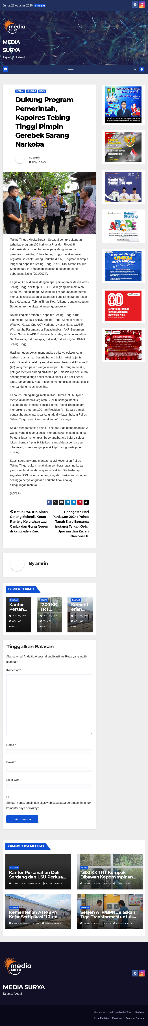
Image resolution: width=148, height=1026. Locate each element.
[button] (135, 69)
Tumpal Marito (125, 883)
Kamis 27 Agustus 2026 (98, 883)
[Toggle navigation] (71, 69)
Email (11, 762)
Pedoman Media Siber (120, 1012)
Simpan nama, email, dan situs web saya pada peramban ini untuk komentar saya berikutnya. (48, 805)
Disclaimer (99, 1012)
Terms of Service (135, 1018)
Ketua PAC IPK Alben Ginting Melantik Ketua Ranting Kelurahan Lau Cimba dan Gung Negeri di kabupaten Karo (29, 521)
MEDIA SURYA (24, 987)
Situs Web (12, 779)
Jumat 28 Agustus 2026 (26, 883)
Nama (11, 744)
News (42, 91)
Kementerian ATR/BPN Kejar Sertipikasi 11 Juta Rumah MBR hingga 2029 (36, 917)
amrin (36, 157)
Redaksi (139, 1012)
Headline (31, 91)
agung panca (53, 883)
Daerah (20, 91)
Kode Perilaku (101, 1018)
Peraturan (117, 1018)
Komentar (13, 670)
